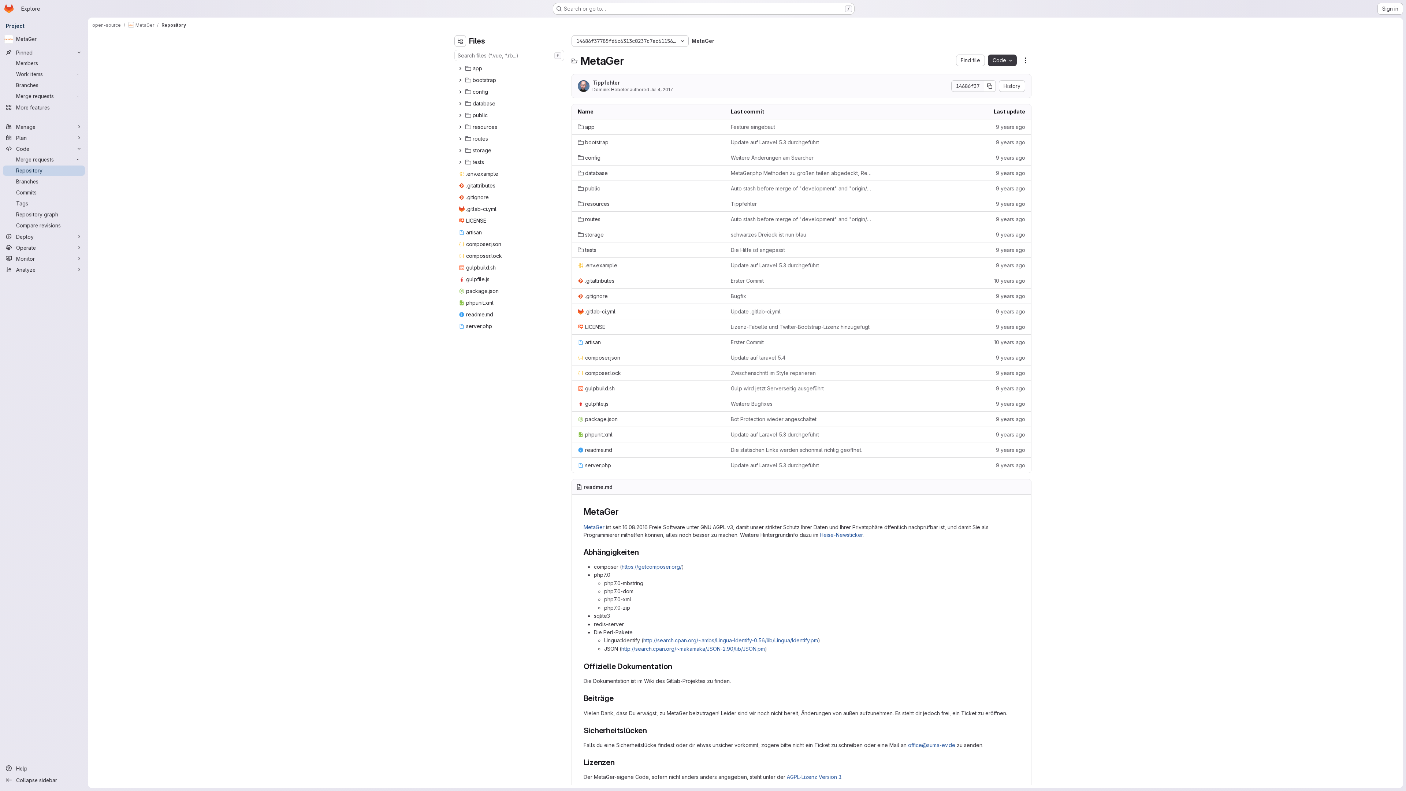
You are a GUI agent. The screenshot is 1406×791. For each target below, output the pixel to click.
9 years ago (1010, 127)
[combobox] (509, 55)
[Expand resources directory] (460, 127)
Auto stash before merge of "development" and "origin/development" (801, 188)
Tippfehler (606, 82)
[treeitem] (510, 68)
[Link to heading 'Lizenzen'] (619, 762)
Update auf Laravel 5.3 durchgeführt (775, 142)
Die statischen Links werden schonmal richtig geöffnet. (796, 450)
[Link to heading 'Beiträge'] (618, 698)
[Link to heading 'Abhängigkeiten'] (643, 552)
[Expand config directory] (460, 92)
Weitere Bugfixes (752, 404)
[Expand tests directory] (460, 162)
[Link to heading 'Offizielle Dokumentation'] (676, 666)
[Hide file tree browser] (460, 41)
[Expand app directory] (460, 68)
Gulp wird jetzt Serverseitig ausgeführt (777, 388)
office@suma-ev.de (931, 745)
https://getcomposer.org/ (652, 567)
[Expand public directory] (460, 115)
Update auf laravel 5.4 (758, 357)
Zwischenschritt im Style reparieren (773, 373)
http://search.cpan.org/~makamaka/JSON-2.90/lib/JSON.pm (693, 649)
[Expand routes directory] (460, 138)
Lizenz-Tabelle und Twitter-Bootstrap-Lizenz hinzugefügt (800, 327)
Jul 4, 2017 (661, 89)
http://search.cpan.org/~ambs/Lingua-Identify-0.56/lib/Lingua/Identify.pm (730, 640)
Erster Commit (747, 281)
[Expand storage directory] (460, 150)
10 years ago (1009, 281)
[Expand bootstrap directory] (460, 80)
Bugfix (738, 296)
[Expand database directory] (460, 103)
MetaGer (594, 527)
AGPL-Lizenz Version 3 (814, 777)
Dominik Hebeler (610, 89)
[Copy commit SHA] (990, 86)
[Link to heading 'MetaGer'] (623, 511)
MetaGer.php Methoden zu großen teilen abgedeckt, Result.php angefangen (801, 173)
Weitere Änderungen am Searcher (772, 158)
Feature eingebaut (753, 127)
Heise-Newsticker (841, 535)
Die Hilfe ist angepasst (758, 250)
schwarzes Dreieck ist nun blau (768, 234)
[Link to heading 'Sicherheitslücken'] (651, 730)
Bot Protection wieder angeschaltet (774, 419)
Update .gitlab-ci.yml (756, 311)
